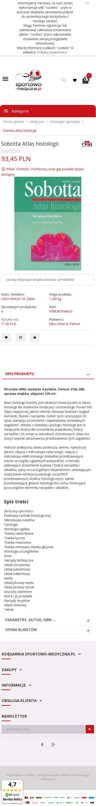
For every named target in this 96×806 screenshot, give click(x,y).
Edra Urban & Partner (64, 324)
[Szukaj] (64, 80)
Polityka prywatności (52, 52)
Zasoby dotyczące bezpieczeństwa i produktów (40, 279)
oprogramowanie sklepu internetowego (63, 775)
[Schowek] (75, 80)
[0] (86, 79)
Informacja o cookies (20, 775)
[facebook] (42, 745)
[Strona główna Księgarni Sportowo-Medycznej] (28, 79)
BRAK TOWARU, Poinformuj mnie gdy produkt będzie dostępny (42, 172)
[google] (53, 745)
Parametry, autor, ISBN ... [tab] (30, 619)
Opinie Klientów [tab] (21, 629)
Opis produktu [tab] (19, 373)
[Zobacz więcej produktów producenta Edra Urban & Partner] (87, 143)
